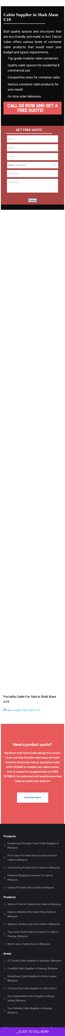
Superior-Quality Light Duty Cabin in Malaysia (33, 924)
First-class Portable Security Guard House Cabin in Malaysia (32, 857)
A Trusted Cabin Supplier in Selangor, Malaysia (34, 960)
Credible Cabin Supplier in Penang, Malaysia (32, 968)
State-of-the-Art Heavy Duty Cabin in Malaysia (34, 904)
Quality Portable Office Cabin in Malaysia (30, 887)
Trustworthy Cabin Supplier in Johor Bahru (32, 988)
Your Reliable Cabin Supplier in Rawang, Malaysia (30, 1010)
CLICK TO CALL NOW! (34, 1031)
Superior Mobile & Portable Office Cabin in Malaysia (31, 914)
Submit (33, 200)
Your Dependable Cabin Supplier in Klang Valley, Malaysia (30, 998)
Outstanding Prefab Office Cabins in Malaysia (33, 867)
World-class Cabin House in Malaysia (28, 944)
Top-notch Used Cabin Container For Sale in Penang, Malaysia (32, 934)
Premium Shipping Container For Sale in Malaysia (30, 877)
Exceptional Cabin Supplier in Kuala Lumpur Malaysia (32, 978)
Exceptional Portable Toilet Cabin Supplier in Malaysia (33, 845)
